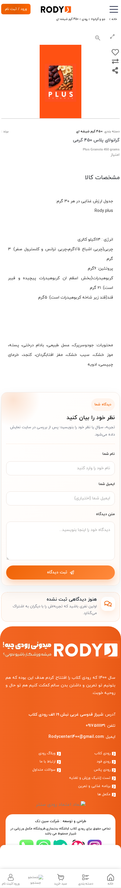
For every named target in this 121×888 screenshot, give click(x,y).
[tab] (110, 878)
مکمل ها (105, 794)
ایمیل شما (107, 484)
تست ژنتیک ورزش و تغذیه (90, 778)
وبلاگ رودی (47, 753)
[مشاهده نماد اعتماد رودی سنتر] (60, 804)
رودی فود (104, 761)
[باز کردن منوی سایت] (113, 9)
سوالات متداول (44, 769)
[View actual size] (97, 38)
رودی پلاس (103, 769)
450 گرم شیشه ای (89, 131)
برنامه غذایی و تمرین (95, 786)
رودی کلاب (103, 753)
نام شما (108, 454)
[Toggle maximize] (112, 38)
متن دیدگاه (105, 514)
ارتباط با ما (48, 761)
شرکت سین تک (47, 821)
